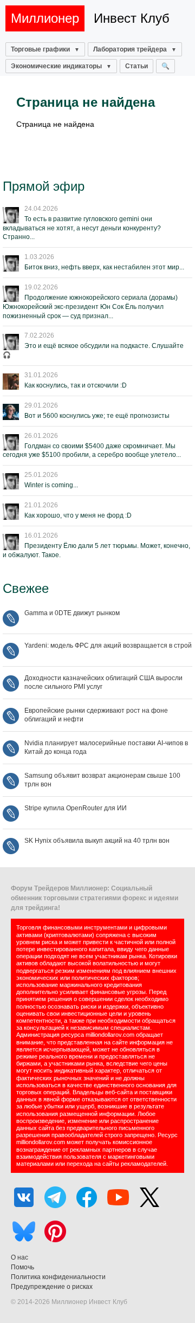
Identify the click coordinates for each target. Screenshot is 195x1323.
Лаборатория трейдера (130, 49)
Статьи (136, 66)
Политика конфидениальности (58, 1277)
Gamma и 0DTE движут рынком (72, 613)
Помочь (22, 1267)
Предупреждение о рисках (52, 1286)
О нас (19, 1257)
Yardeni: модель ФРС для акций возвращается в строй (108, 645)
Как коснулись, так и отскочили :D (75, 385)
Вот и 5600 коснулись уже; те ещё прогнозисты (97, 416)
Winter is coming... (51, 485)
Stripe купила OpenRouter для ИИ (75, 808)
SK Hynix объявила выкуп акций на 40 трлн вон (97, 840)
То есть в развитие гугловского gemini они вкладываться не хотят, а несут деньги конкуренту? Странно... (82, 228)
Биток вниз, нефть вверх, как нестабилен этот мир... (104, 267)
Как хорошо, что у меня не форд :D (78, 515)
